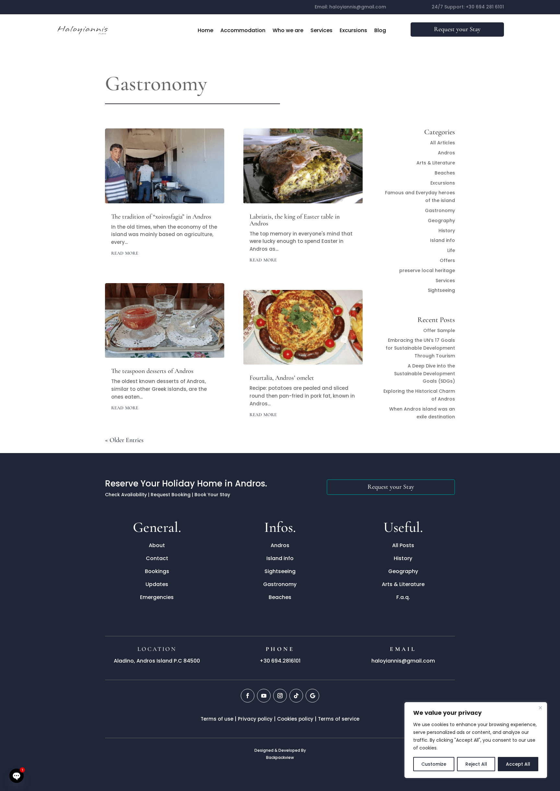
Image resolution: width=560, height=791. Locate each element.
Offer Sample (439, 330)
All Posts (403, 545)
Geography (441, 220)
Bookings (157, 571)
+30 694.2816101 (280, 661)
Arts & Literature (435, 163)
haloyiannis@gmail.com (357, 7)
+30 (485, 7)
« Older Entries (124, 440)
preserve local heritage (427, 270)
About (157, 545)
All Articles (442, 142)
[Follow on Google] (312, 695)
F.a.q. (403, 597)
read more (124, 253)
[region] (475, 740)
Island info (442, 240)
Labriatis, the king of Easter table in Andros (295, 220)
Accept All (518, 764)
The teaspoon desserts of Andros (152, 371)
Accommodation (242, 30)
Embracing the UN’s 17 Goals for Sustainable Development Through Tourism (420, 348)
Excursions (353, 30)
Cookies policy (295, 718)
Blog (380, 30)
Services (321, 30)
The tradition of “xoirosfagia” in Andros (161, 217)
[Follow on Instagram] (280, 695)
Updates (157, 584)
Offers (447, 260)
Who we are (288, 30)
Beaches (445, 173)
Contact (157, 558)
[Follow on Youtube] (264, 695)
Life (451, 250)
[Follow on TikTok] (296, 695)
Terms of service (338, 718)
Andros (446, 153)
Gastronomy (440, 210)
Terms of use (217, 718)
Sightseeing (441, 290)
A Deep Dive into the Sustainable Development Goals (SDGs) (424, 374)
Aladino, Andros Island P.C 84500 (157, 661)
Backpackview (280, 757)
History (446, 230)
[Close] (540, 708)
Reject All (476, 764)
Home (205, 30)
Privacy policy (255, 718)
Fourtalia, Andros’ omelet (282, 378)
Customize (433, 764)
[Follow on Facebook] (247, 695)
